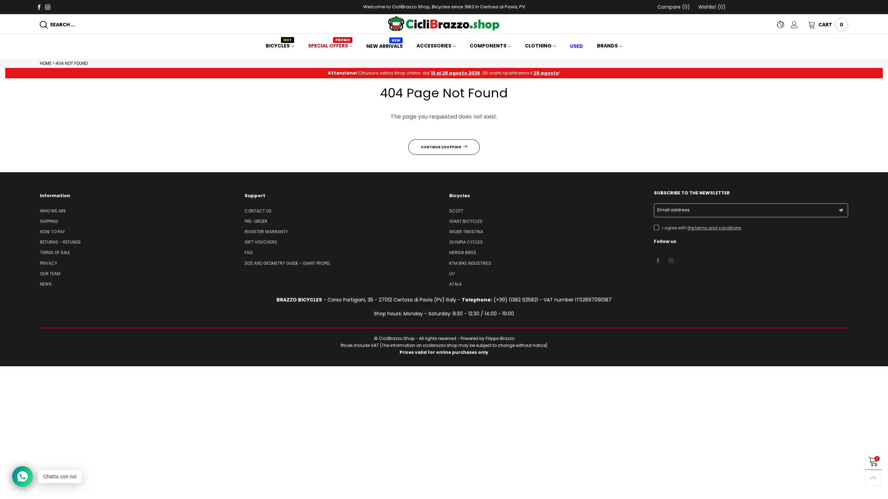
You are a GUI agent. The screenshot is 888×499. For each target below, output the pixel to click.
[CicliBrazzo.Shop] (444, 23)
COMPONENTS (488, 45)
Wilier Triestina (466, 232)
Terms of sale (55, 252)
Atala (455, 284)
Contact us (258, 211)
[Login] (799, 24)
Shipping (49, 221)
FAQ (249, 252)
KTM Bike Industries (470, 263)
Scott (456, 211)
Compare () (673, 6)
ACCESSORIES (434, 45)
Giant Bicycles (466, 221)
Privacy (48, 263)
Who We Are (53, 211)
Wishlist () (711, 6)
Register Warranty (266, 232)
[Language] (784, 24)
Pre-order (256, 221)
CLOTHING (538, 45)
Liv (452, 274)
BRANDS (607, 45)
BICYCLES (279, 45)
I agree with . (702, 228)
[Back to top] (873, 477)
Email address (673, 210)
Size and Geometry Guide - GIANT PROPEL (287, 263)
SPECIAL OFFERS (329, 45)
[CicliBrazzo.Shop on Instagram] (671, 261)
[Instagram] (47, 6)
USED (576, 46)
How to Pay (52, 232)
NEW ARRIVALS (384, 46)
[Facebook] (39, 6)
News (46, 284)
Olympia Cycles (466, 242)
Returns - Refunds (60, 242)
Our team (50, 274)
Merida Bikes (462, 252)
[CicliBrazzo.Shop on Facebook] (658, 261)
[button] (841, 210)
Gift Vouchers (261, 242)
